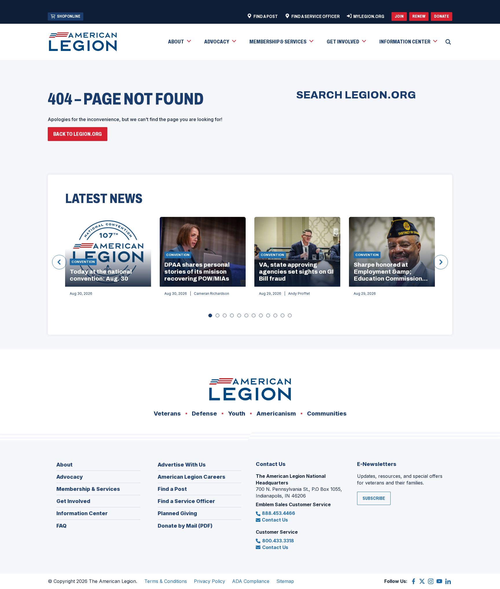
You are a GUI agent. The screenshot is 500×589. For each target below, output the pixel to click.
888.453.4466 (278, 513)
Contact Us (275, 520)
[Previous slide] (59, 262)
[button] (179, 42)
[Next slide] (440, 262)
